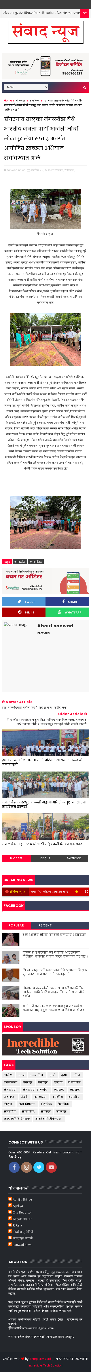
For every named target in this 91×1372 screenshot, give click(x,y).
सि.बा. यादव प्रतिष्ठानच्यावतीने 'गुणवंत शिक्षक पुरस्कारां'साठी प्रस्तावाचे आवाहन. (55, 972)
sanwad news (22, 1245)
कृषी (53, 1075)
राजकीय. (74, 1097)
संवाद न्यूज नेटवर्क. (23, 1238)
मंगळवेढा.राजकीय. (36, 1090)
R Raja (17, 1225)
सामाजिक (34, 100)
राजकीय (57, 1097)
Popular (16, 925)
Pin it (29, 612)
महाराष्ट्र (75, 1090)
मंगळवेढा (20, 100)
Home (8, 100)
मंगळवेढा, (59, 170)
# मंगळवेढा (19, 562)
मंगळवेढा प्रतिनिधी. (23, 1232)
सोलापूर (46, 1111)
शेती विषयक (27, 1104)
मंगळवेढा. (10, 1090)
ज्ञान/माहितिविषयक (17, 1119)
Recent (45, 925)
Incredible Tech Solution (45, 1365)
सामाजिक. (28, 1111)
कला (22, 1075)
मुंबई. (24, 1097)
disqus (45, 858)
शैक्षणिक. (64, 1104)
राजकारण (40, 1097)
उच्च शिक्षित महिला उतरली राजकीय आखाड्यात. (55, 935)
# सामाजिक (36, 562)
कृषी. (64, 1075)
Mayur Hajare (22, 1219)
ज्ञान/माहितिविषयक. (49, 1119)
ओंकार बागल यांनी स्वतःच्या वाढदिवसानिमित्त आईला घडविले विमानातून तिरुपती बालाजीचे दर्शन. (54, 992)
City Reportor (22, 1212)
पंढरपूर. (43, 1082)
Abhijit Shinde (22, 1199)
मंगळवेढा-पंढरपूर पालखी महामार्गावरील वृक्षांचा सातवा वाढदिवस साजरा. (44, 804)
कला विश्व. (37, 1075)
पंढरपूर (28, 1082)
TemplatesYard (40, 1359)
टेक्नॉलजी (10, 1082)
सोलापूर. (62, 1111)
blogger (16, 858)
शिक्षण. (8, 1104)
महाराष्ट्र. (9, 1097)
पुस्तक (58, 1082)
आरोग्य (8, 1075)
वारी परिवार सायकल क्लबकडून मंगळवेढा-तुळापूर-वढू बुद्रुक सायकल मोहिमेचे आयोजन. (54, 1008)
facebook (74, 858)
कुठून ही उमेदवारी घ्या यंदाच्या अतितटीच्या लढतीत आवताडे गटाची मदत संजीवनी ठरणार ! (55, 954)
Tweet (30, 602)
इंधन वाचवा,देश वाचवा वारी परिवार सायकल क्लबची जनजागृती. (42, 762)
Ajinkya (18, 1206)
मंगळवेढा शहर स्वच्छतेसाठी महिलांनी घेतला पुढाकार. (42, 844)
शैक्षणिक (46, 1104)
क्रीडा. (77, 1075)
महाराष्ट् (59, 1090)
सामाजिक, (69, 170)
